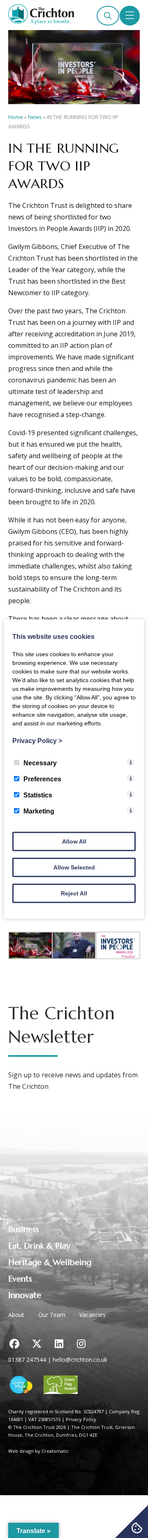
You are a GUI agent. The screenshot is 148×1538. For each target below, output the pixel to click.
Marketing (38, 811)
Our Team (51, 1315)
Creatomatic (55, 1451)
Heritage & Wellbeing (49, 1262)
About (16, 1315)
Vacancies (92, 1315)
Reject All (74, 893)
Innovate (24, 1295)
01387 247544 (27, 1359)
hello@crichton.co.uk (80, 1359)
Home (15, 117)
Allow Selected (74, 867)
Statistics (37, 795)
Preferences (42, 779)
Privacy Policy (81, 1419)
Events (20, 1279)
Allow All (74, 841)
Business (23, 1229)
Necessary (40, 763)
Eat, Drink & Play (39, 1246)
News (35, 117)
